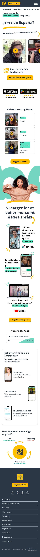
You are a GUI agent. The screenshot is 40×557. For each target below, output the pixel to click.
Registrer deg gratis (20, 320)
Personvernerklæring (19, 549)
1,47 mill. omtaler (28, 97)
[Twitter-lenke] (17, 492)
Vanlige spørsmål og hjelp (11, 504)
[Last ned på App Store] (10, 91)
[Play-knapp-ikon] (15, 51)
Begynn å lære (14, 3)
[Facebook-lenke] (12, 492)
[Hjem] (6, 70)
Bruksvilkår (6, 549)
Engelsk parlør (7, 537)
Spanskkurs (17, 9)
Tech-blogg (6, 516)
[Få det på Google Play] (28, 91)
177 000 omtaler (10, 97)
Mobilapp (5, 508)
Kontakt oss (6, 499)
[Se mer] (36, 3)
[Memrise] (4, 3)
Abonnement (6, 512)
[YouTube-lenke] (22, 492)
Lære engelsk (7, 520)
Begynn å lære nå (20, 161)
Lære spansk (7, 9)
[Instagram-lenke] (27, 492)
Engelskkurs (6, 529)
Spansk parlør (28, 9)
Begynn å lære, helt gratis (20, 77)
